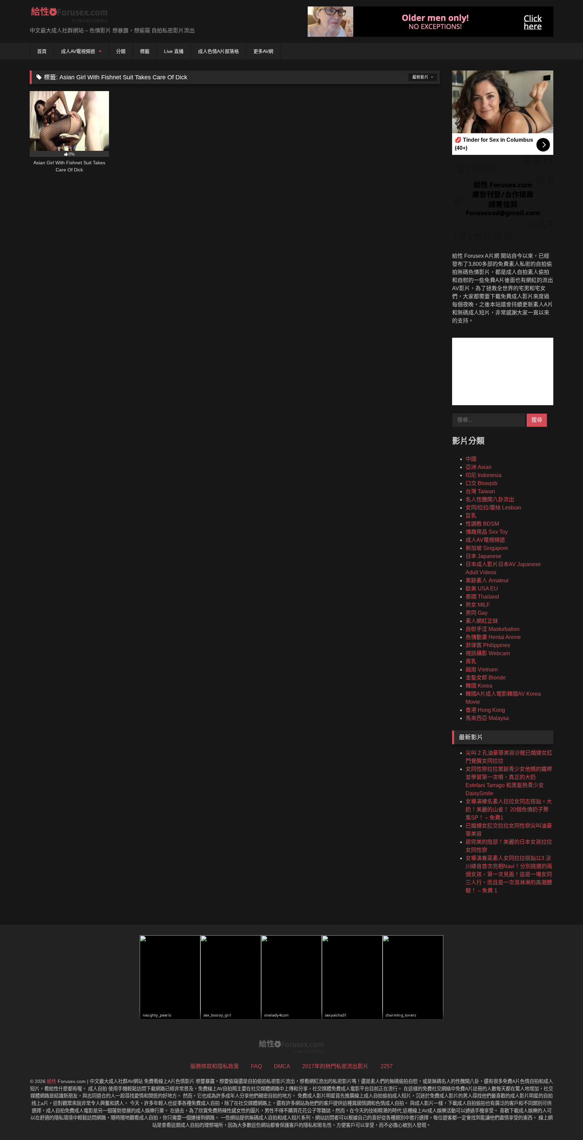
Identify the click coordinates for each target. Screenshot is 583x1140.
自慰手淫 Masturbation (493, 629)
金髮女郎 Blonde (486, 677)
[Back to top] (562, 1120)
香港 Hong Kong (485, 710)
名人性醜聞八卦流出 (490, 499)
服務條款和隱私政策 (214, 1066)
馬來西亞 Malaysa (487, 718)
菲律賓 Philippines (488, 645)
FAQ (256, 1066)
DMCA (282, 1066)
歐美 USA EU (482, 588)
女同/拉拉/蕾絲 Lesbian (493, 507)
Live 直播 (174, 51)
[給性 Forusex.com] (69, 16)
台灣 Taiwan (480, 491)
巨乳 (471, 516)
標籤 (144, 51)
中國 (471, 459)
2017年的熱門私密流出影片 (335, 1066)
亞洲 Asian (479, 467)
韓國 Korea (479, 686)
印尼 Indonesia (483, 475)
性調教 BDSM (482, 524)
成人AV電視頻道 (78, 51)
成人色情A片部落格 (218, 51)
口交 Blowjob (481, 483)
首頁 (42, 51)
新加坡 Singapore (487, 548)
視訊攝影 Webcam (488, 653)
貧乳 (471, 661)
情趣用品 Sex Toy (487, 532)
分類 (121, 51)
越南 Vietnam (482, 669)
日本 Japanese (483, 556)
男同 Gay (477, 613)
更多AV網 (263, 51)
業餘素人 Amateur (487, 580)
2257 (387, 1066)
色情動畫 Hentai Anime (493, 637)
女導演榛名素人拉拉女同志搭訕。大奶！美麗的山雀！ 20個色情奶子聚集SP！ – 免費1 (509, 810)
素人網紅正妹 (482, 621)
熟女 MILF (478, 605)
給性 (51, 1081)
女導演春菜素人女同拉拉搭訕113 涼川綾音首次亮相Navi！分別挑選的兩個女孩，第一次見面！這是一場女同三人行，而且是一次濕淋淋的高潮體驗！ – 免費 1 (509, 874)
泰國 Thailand (482, 597)
